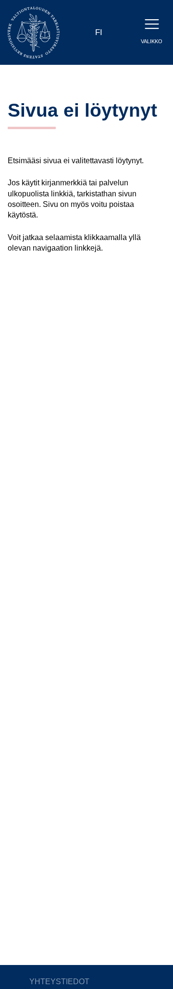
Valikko (151, 41)
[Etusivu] (34, 32)
